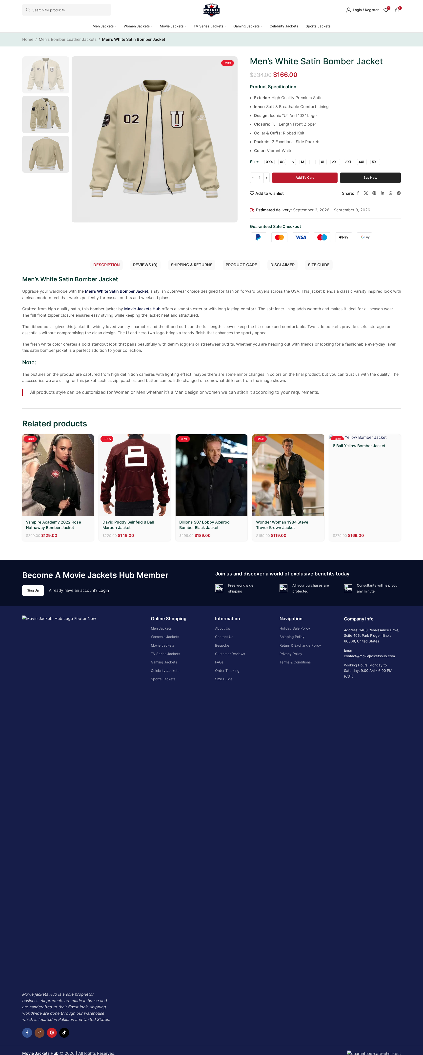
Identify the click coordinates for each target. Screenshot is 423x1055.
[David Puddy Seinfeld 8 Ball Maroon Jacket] (135, 475)
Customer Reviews (230, 654)
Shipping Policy (292, 637)
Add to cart (305, 177)
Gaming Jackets (164, 662)
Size (254, 161)
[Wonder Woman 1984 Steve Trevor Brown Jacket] (288, 475)
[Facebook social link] (358, 193)
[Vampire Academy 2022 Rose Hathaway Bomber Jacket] (58, 475)
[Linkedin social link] (382, 193)
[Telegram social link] (398, 193)
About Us (222, 628)
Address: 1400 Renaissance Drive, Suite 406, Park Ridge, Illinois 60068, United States (371, 635)
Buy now (370, 177)
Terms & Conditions (295, 662)
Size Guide (223, 679)
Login (104, 590)
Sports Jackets (163, 679)
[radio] (269, 162)
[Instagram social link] (39, 1033)
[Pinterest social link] (374, 193)
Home (27, 39)
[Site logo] (211, 9)
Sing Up (33, 590)
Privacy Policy (291, 654)
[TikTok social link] (64, 1033)
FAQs (219, 662)
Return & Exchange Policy (300, 645)
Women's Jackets (165, 637)
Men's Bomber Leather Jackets (68, 39)
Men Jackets (161, 628)
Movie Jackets (162, 645)
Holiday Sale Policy (295, 628)
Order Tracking (227, 670)
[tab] (106, 265)
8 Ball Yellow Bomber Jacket (359, 445)
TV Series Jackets (165, 654)
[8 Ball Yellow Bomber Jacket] (365, 437)
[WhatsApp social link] (390, 193)
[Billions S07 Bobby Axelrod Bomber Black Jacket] (211, 475)
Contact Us (224, 637)
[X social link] (365, 193)
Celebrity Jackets (165, 670)
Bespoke (222, 645)
